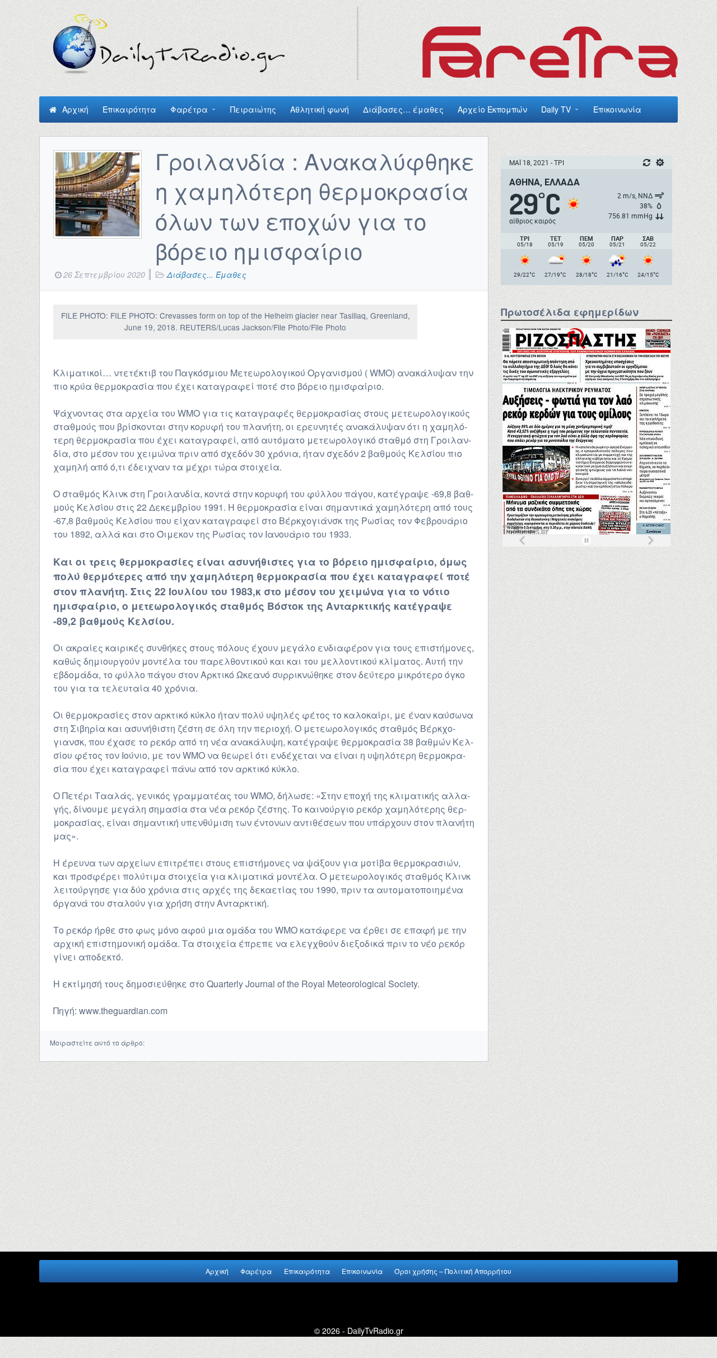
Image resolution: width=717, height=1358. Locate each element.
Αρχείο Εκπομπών (492, 109)
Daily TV (556, 109)
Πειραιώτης (253, 109)
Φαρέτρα (189, 109)
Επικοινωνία (617, 109)
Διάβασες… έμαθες (403, 109)
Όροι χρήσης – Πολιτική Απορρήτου (452, 1271)
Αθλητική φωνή (319, 109)
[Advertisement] (586, 636)
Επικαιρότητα (129, 109)
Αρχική (75, 109)
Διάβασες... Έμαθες (206, 274)
